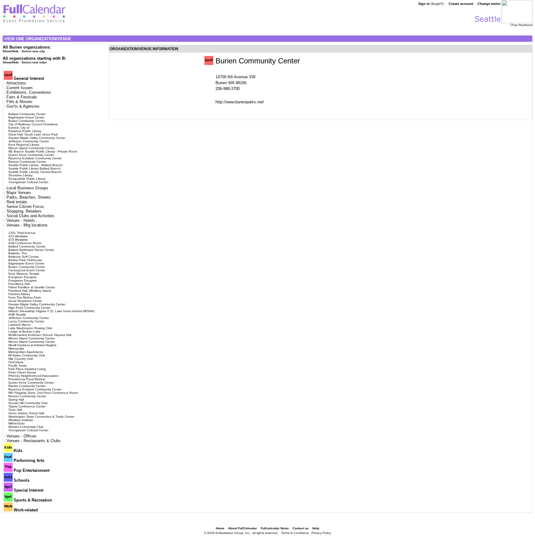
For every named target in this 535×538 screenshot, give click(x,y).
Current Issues (20, 87)
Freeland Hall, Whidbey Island (29, 290)
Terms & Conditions (295, 533)
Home (220, 528)
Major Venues (19, 192)
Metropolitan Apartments (25, 352)
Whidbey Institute (20, 420)
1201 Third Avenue (22, 233)
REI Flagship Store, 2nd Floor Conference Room (43, 392)
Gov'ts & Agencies (23, 106)
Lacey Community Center (26, 321)
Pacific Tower (17, 365)
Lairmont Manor (19, 324)
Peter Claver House (22, 372)
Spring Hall (16, 399)
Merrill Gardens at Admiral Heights (32, 345)
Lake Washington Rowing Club (30, 328)
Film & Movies (20, 101)
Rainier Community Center (27, 386)
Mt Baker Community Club (26, 355)
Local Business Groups (27, 188)
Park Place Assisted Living (27, 369)
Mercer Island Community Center (31, 148)
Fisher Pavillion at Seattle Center (31, 287)
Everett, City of (18, 127)
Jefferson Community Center (28, 141)
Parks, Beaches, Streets (29, 197)
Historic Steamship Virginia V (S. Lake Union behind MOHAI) (51, 311)
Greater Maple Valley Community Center (36, 138)
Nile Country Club (20, 358)
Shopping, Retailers (24, 211)
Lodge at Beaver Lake (24, 331)
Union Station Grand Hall (26, 413)
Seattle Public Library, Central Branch (35, 172)
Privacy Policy (321, 533)
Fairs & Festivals (22, 97)
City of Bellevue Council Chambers (33, 124)
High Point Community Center (29, 307)
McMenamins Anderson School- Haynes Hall (39, 335)
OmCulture (16, 362)
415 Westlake (18, 236)
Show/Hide (11, 51)
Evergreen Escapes (22, 277)
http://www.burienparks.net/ (239, 102)
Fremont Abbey (19, 294)
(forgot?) (437, 4)
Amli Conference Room (24, 243)
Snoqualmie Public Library (27, 178)
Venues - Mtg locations (27, 225)
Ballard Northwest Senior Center (31, 250)
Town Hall (15, 409)
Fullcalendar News (275, 528)
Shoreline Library (20, 175)
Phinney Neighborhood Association (33, 375)
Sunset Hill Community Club (28, 403)
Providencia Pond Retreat (26, 379)
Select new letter (34, 62)
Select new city (33, 51)
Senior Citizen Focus (25, 206)
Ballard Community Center (27, 114)
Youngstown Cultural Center (28, 182)
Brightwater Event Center (26, 117)
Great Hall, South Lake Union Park (33, 134)
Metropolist (16, 348)
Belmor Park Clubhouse (25, 260)
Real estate (17, 202)
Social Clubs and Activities (30, 215)
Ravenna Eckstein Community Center (35, 158)
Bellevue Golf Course (23, 256)
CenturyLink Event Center (26, 270)
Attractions (16, 83)
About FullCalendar (242, 528)
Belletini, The (17, 253)
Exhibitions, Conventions (29, 92)
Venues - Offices (22, 436)
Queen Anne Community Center (31, 155)
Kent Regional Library (23, 144)
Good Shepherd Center (25, 301)
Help (315, 528)
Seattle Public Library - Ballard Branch (35, 165)
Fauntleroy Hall (19, 284)
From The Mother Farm (24, 297)
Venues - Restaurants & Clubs (34, 440)
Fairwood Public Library (24, 131)
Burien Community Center (26, 121)
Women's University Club (25, 426)
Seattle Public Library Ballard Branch (34, 168)
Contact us (301, 528)
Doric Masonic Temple (23, 273)
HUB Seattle (17, 314)
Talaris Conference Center (27, 406)
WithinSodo (16, 423)
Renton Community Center (27, 161)
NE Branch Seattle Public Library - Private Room (42, 151)
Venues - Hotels (21, 220)
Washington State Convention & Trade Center (41, 416)
